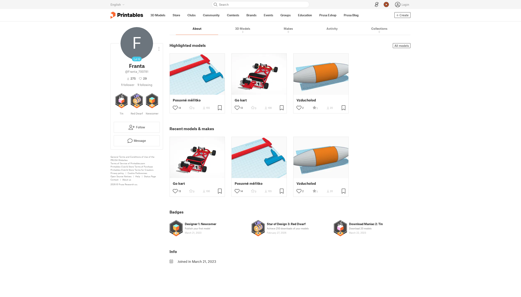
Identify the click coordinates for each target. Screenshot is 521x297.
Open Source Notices (121, 176)
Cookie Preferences (137, 173)
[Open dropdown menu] (159, 47)
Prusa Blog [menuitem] (351, 15)
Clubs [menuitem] (191, 15)
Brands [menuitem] (251, 15)
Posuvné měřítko (187, 100)
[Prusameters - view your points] (386, 4)
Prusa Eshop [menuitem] (327, 15)
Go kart (241, 100)
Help (137, 176)
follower (127, 85)
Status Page (150, 176)
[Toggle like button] (175, 107)
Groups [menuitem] (285, 15)
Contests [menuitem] (233, 15)
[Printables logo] (127, 15)
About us (126, 179)
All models (401, 45)
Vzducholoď (306, 100)
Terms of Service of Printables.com (128, 163)
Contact (114, 179)
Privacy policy (117, 173)
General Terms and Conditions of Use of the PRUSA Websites (132, 158)
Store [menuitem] (176, 15)
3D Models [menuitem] (157, 15)
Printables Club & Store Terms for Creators (132, 169)
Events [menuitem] (268, 15)
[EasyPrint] (377, 4)
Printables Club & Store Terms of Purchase (132, 166)
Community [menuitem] (211, 15)
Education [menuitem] (305, 15)
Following (145, 85)
